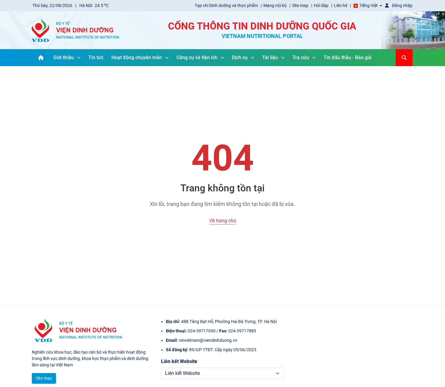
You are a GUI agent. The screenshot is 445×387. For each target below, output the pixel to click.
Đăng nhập (402, 5)
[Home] (40, 57)
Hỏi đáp (321, 5)
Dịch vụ (240, 57)
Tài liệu (270, 57)
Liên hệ (341, 5)
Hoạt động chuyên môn (136, 57)
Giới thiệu (63, 57)
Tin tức (96, 57)
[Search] (404, 57)
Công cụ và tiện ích (196, 57)
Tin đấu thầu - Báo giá (347, 57)
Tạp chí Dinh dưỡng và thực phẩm (227, 5)
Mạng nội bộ (275, 5)
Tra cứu (300, 57)
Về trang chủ (222, 221)
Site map (300, 5)
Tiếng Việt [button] (368, 5)
